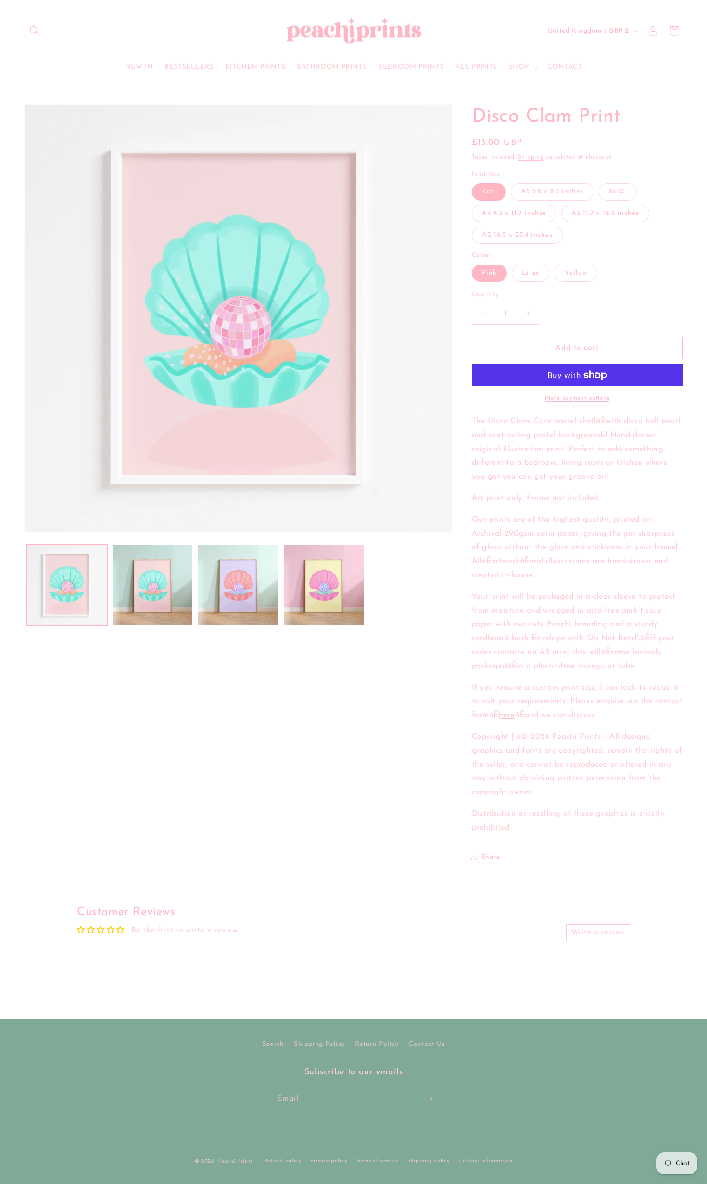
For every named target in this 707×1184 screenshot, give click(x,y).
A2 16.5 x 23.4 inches (517, 235)
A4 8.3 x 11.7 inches (514, 213)
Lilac (530, 273)
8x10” (618, 191)
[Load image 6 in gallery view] (323, 585)
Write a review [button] (598, 932)
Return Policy (377, 1044)
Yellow (576, 273)
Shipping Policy (319, 1044)
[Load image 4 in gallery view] (238, 585)
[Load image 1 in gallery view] (66, 585)
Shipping (531, 157)
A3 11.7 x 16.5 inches (605, 213)
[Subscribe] (429, 1099)
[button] (34, 30)
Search (273, 1044)
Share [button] (490, 857)
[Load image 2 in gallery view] (152, 585)
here (507, 715)
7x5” (489, 191)
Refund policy (282, 1161)
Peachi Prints (234, 1161)
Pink (489, 273)
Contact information (485, 1161)
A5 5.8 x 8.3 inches (552, 191)
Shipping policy (428, 1161)
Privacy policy (328, 1161)
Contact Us (426, 1044)
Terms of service (377, 1161)
